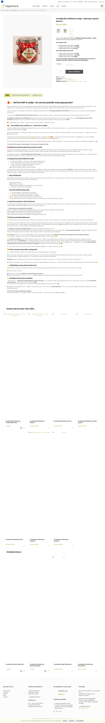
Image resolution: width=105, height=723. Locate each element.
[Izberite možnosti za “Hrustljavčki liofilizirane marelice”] (48, 546)
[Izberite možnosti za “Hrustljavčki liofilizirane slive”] (72, 428)
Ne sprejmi (71, 720)
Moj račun (101, 1)
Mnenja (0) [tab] (37, 95)
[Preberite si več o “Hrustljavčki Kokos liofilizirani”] (21, 671)
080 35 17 (61, 694)
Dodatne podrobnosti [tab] (21, 95)
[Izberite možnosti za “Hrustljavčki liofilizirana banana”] (48, 428)
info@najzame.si (94, 1)
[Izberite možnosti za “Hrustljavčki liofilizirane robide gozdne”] (96, 428)
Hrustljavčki (63, 80)
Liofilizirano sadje (67, 78)
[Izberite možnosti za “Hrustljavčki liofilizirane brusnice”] (72, 546)
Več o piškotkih (79, 720)
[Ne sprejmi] (103, 721)
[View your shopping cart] (102, 6)
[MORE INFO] (24, 428)
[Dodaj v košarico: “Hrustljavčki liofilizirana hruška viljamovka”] (21, 428)
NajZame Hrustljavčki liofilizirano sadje (77, 81)
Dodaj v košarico (74, 72)
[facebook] (2, 2)
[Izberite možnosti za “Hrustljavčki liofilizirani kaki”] (24, 546)
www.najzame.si (27, 275)
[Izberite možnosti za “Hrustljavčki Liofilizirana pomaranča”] (96, 671)
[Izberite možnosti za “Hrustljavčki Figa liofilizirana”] (72, 671)
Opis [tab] (7, 95)
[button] (39, 38)
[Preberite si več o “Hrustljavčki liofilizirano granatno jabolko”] (45, 671)
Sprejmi (65, 720)
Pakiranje (59, 64)
